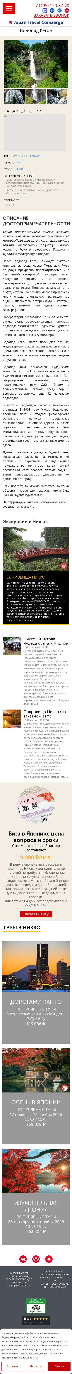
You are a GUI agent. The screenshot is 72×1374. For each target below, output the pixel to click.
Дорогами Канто (36, 1002)
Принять (59, 1366)
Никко (19, 169)
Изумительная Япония (36, 1206)
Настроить (36, 1366)
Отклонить (12, 1366)
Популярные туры (36, 1009)
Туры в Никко (22, 928)
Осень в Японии (36, 1102)
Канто (20, 162)
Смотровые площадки (27, 155)
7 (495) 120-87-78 (52, 5)
